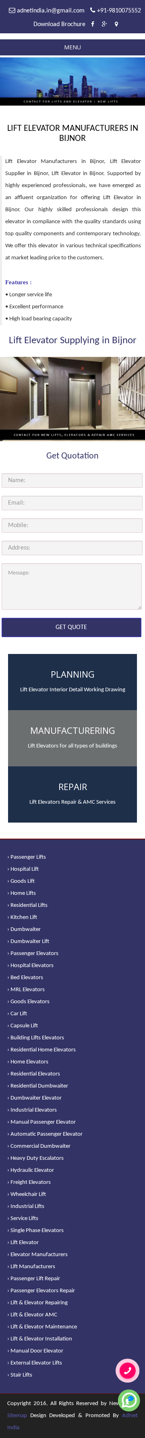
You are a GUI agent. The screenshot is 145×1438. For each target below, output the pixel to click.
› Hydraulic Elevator (30, 1170)
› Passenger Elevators (32, 954)
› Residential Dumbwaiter (37, 1086)
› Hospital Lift (23, 869)
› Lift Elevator (23, 1243)
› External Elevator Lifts (34, 1363)
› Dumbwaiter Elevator (34, 1098)
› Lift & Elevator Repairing (37, 1303)
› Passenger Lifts (26, 857)
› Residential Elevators (33, 1074)
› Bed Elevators (25, 978)
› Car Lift (17, 1014)
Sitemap (17, 1416)
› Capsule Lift (22, 1026)
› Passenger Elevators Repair (41, 1291)
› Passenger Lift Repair (33, 1279)
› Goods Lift (21, 881)
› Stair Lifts (19, 1375)
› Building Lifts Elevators (35, 1038)
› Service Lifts (22, 1219)
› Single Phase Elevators (35, 1231)
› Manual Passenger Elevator (41, 1122)
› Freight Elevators (29, 1182)
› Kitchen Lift (22, 918)
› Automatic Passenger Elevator (45, 1134)
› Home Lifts (21, 893)
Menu (72, 47)
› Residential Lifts (27, 905)
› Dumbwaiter (24, 930)
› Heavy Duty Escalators (35, 1158)
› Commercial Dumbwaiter (38, 1146)
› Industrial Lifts (25, 1207)
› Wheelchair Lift (26, 1195)
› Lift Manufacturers (31, 1267)
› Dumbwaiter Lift (28, 942)
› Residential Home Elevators (41, 1050)
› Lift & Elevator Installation (39, 1339)
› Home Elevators (27, 1062)
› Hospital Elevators (30, 966)
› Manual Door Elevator (35, 1351)
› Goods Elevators (28, 1002)
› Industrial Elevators (32, 1110)
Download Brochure (59, 24)
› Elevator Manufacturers (37, 1255)
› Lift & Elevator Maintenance (42, 1327)
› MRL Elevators (26, 990)
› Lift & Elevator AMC (32, 1315)
